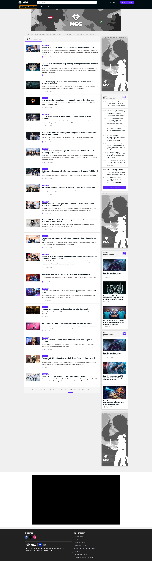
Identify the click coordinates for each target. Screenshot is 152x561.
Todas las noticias (115, 187)
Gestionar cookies (80, 554)
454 (58, 390)
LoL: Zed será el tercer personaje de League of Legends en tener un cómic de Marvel (70, 64)
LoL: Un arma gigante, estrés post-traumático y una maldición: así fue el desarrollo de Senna (69, 83)
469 (87, 390)
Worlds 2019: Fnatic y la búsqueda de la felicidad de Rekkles (64, 376)
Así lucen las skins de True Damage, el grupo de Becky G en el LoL (67, 323)
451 (45, 390)
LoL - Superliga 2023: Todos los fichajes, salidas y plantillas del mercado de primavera (113, 322)
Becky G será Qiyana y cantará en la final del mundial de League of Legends (67, 341)
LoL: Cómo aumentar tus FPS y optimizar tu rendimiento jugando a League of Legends (114, 377)
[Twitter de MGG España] (30, 537)
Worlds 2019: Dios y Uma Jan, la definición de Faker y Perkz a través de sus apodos (69, 359)
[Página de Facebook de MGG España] (26, 537)
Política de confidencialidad (83, 557)
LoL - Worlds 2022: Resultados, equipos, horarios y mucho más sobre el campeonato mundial (113, 297)
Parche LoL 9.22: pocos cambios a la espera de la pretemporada (66, 274)
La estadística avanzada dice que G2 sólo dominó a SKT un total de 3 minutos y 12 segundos (68, 152)
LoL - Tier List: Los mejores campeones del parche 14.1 (112, 274)
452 (49, 390)
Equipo (76, 539)
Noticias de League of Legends (64, 34)
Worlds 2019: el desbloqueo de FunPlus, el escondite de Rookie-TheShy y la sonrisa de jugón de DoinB (69, 257)
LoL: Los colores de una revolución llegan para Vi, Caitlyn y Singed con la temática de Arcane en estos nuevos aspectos (116, 138)
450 (41, 390)
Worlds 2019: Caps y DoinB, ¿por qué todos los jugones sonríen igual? (68, 47)
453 (54, 390)
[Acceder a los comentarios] (43, 57)
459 (79, 390)
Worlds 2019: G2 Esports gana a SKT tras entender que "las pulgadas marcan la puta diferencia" (68, 204)
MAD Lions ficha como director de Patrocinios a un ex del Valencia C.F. (68, 100)
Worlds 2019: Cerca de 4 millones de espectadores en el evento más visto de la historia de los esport (69, 221)
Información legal (80, 545)
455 (62, 390)
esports (45, 45)
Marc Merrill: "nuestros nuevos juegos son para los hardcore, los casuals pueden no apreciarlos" (69, 133)
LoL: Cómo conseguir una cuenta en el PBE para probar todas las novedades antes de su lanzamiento (114, 402)
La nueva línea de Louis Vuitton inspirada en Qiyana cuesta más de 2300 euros (69, 292)
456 (66, 390)
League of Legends (51, 34)
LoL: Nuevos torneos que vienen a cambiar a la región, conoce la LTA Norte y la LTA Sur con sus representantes (116, 163)
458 (75, 390)
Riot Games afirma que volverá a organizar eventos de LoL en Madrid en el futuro (70, 172)
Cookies (77, 551)
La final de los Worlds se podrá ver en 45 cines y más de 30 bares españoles (66, 117)
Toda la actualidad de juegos (38, 34)
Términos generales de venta (84, 548)
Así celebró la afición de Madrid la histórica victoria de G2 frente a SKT (68, 187)
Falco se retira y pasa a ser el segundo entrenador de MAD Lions (66, 309)
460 (83, 390)
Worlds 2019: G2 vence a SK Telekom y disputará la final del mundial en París (69, 239)
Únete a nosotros (80, 542)
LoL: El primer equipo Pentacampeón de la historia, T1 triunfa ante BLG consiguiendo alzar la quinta (116, 155)
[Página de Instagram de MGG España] (34, 537)
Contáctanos (78, 536)
